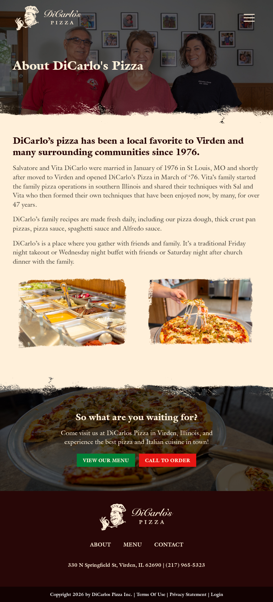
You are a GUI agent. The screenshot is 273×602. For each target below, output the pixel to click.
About (100, 544)
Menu (132, 544)
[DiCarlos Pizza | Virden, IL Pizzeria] (48, 17)
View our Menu (106, 460)
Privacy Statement (188, 594)
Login (217, 594)
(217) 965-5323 (185, 565)
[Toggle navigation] (249, 18)
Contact (168, 544)
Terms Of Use (150, 594)
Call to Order (167, 460)
